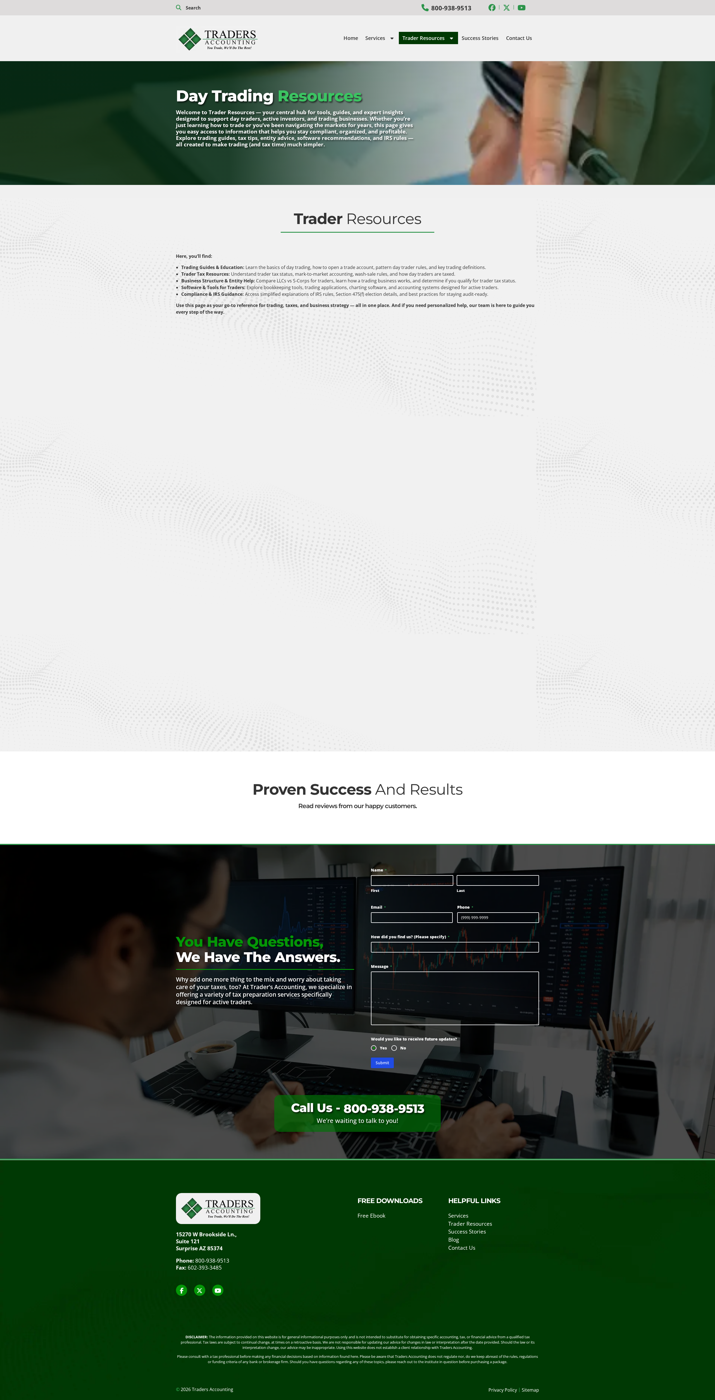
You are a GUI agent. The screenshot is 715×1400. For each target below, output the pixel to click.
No (403, 1048)
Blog (453, 1239)
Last (461, 890)
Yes (383, 1048)
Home (351, 38)
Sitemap (530, 1390)
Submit (382, 1062)
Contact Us (519, 38)
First (375, 890)
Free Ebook (371, 1215)
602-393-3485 (205, 1267)
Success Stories (480, 38)
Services (376, 38)
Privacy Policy (502, 1390)
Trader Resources (424, 38)
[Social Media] (492, 7)
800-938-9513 (451, 8)
